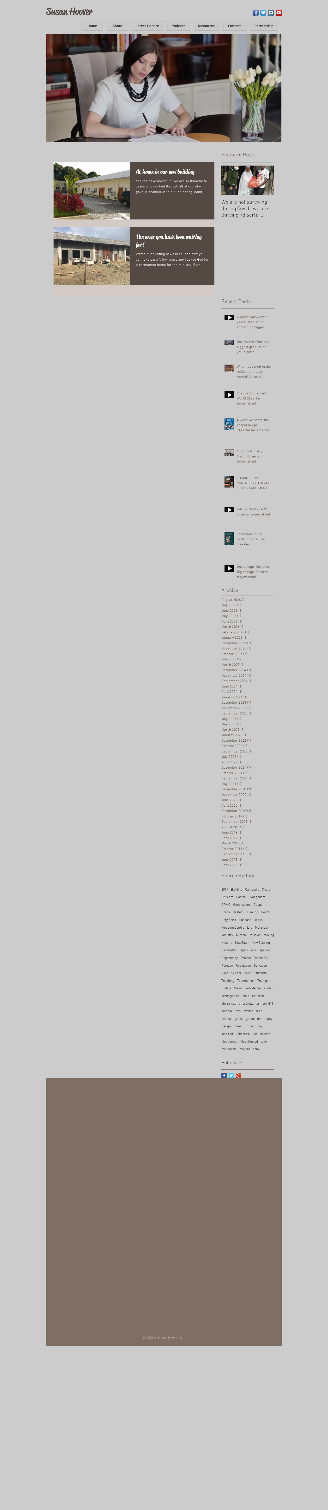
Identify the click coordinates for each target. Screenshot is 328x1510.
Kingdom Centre (232, 928)
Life (249, 928)
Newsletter (229, 950)
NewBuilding (261, 943)
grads (239, 1019)
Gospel (258, 905)
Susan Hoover (69, 11)
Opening (265, 950)
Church (267, 890)
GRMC (225, 905)
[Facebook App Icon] (256, 13)
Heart (265, 912)
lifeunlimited (249, 1042)
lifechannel (229, 1042)
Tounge (262, 981)
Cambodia (252, 890)
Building (236, 890)
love (264, 1042)
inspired (227, 1034)
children (258, 996)
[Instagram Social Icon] (271, 13)
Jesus (258, 920)
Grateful (238, 912)
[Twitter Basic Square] (231, 1075)
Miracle (241, 935)
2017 (224, 890)
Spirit (247, 973)
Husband (245, 920)
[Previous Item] (229, 180)
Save (224, 973)
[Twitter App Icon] (263, 13)
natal (256, 1049)
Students (260, 973)
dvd (238, 1011)
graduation (253, 1019)
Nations (226, 943)
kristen (265, 1034)
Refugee (227, 966)
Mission (255, 935)
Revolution (243, 966)
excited (248, 1011)
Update (226, 988)
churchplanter (249, 1004)
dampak (227, 1011)
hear (239, 1026)
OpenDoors (248, 950)
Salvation (260, 966)
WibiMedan (253, 988)
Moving (269, 935)
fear (259, 1011)
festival (226, 1019)
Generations (242, 905)
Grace (225, 912)
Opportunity (229, 958)
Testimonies (246, 981)
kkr (255, 1034)
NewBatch (242, 943)
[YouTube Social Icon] (279, 13)
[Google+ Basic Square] (238, 1075)
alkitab (268, 988)
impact (250, 1026)
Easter (241, 897)
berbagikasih (230, 996)
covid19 (267, 1004)
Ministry (227, 935)
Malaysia (261, 928)
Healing (252, 912)
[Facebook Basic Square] (224, 1075)
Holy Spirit (228, 920)
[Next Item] (266, 180)
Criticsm (227, 897)
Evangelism (257, 897)
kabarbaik (243, 1034)
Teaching (227, 981)
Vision (238, 988)
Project (246, 958)
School (236, 973)
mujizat (244, 1049)
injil (260, 1026)
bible (246, 996)
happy (268, 1019)
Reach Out (261, 958)
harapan (227, 1026)
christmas (228, 1004)
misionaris (229, 1049)
